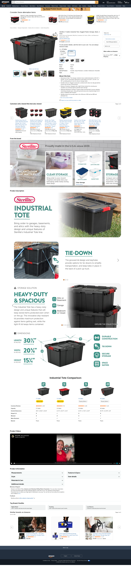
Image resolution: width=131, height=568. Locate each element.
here (19, 493)
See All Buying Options (111, 41)
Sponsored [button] (12, 514)
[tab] (63, 279)
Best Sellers (32, 6)
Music (94, 6)
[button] (3, 6)
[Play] (11, 463)
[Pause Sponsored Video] (44, 528)
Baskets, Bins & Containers (34, 27)
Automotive (118, 6)
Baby (124, 6)
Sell (80, 6)
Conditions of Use (46, 560)
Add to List (107, 46)
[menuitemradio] (117, 463)
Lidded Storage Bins (45, 27)
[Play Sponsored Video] (65, 524)
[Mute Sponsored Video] (44, 530)
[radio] (16, 74)
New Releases (40, 6)
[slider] (62, 463)
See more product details (66, 97)
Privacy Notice (54, 560)
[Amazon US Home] (51, 556)
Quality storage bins (20, 437)
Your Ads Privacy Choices (82, 560)
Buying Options (83, 401)
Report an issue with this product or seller (71, 100)
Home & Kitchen (13, 27)
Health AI (9, 6)
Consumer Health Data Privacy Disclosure (67, 560)
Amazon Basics (24, 6)
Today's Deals (62, 6)
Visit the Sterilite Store (64, 38)
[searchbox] (55, 2)
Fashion (84, 6)
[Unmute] (119, 463)
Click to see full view (34, 69)
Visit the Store (79, 184)
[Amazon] (5, 2)
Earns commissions (25, 435)
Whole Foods (55, 6)
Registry (90, 6)
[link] (33, 22)
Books (69, 6)
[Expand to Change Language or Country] (69, 556)
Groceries (47, 6)
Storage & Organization (22, 27)
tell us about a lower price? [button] (26, 498)
